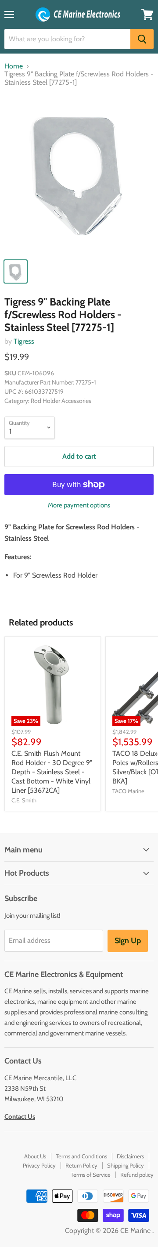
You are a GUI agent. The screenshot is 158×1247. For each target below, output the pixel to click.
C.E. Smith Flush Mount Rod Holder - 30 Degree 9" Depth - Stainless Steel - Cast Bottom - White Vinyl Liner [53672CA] (51, 771)
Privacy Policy (39, 1165)
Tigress (24, 341)
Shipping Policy (125, 1165)
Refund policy (137, 1174)
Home (13, 66)
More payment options (79, 505)
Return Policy (81, 1165)
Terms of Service (91, 1174)
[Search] (142, 39)
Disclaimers (130, 1156)
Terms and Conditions (81, 1156)
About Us (35, 1156)
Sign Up (128, 940)
